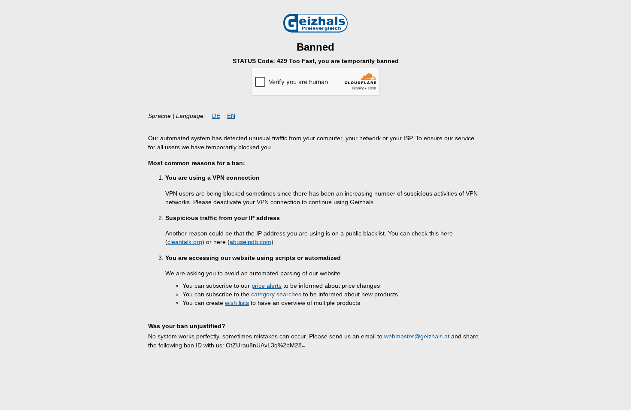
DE (216, 116)
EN (231, 116)
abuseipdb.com (250, 242)
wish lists (237, 303)
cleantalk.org (184, 242)
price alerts (267, 286)
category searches (276, 294)
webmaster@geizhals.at (416, 336)
